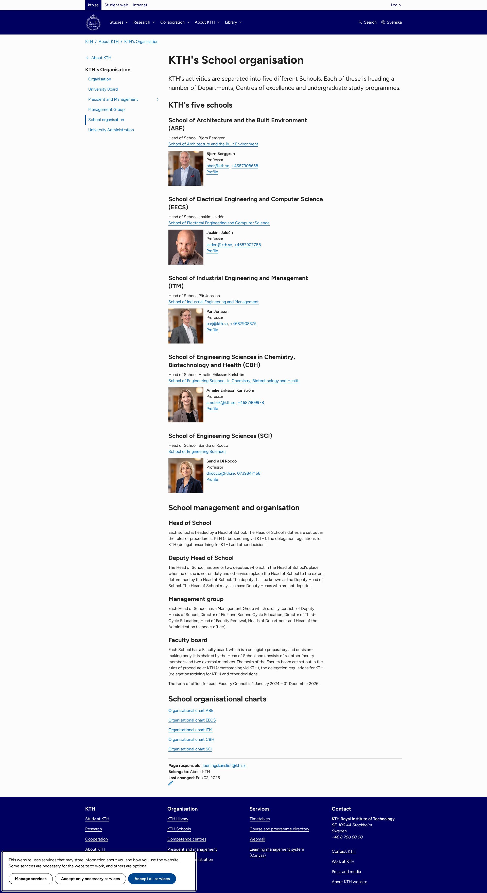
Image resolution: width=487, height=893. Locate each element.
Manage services (30, 878)
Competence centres (186, 839)
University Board (103, 89)
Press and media (346, 871)
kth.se (93, 5)
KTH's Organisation (141, 41)
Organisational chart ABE (190, 710)
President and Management (113, 99)
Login (396, 5)
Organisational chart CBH (191, 739)
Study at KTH (97, 818)
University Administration (111, 129)
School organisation (106, 119)
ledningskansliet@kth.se (225, 765)
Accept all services (152, 878)
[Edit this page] (170, 783)
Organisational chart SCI (190, 749)
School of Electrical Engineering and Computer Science (219, 222)
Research (93, 829)
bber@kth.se (217, 165)
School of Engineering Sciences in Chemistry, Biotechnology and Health (234, 380)
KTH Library (177, 818)
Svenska (394, 22)
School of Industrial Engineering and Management (213, 301)
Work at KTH (343, 861)
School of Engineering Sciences (197, 451)
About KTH (109, 41)
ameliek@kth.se (220, 402)
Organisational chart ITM (190, 729)
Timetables (260, 818)
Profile (212, 171)
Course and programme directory (279, 829)
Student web (116, 5)
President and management (192, 849)
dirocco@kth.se (220, 473)
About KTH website (349, 881)
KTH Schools (179, 829)
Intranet (140, 5)
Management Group (106, 109)
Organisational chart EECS (192, 720)
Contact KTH (344, 851)
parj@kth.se (217, 323)
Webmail (257, 839)
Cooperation (96, 839)
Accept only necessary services (90, 878)
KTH (89, 41)
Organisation (99, 79)
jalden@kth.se (219, 244)
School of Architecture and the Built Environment (213, 144)
